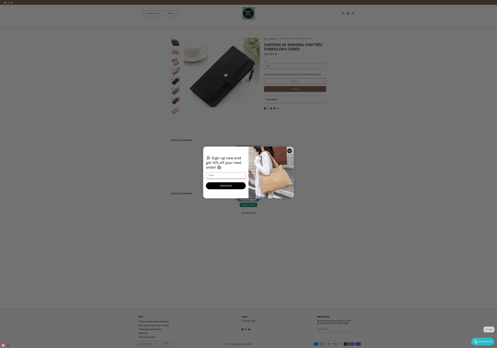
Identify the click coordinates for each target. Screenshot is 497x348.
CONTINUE (226, 185)
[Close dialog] (289, 151)
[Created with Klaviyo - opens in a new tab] (248, 199)
